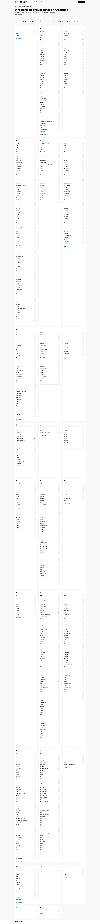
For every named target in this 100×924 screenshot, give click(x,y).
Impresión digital (19, 438)
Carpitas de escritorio (21, 185)
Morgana (42, 567)
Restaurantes (67, 646)
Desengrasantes (43, 162)
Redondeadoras (67, 625)
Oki (17, 604)
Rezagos (66, 660)
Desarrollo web (43, 158)
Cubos (17, 302)
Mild (41, 550)
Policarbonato (43, 694)
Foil (17, 385)
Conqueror (18, 262)
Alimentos (42, 81)
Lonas (17, 525)
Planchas (42, 668)
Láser (17, 533)
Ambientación (43, 98)
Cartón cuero (19, 197)
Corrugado (18, 275)
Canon (17, 172)
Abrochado (42, 41)
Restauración (67, 643)
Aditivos (42, 58)
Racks (65, 597)
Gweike (41, 382)
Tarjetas (42, 766)
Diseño (41, 179)
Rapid (65, 604)
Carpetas (18, 183)
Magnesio (42, 488)
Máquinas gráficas (44, 581)
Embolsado (66, 170)
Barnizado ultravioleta (69, 46)
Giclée (41, 341)
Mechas (42, 523)
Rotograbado (67, 691)
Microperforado (43, 546)
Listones (18, 517)
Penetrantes (42, 641)
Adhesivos (42, 56)
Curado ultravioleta (20, 308)
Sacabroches (19, 758)
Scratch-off (18, 781)
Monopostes (43, 563)
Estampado (66, 224)
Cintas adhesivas (19, 222)
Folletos (18, 387)
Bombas (66, 73)
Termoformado (43, 797)
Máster (41, 584)
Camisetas (18, 168)
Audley (41, 127)
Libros (17, 506)
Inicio (16, 6)
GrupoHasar (43, 376)
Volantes (18, 893)
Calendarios (18, 164)
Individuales (18, 451)
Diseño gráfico (43, 183)
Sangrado (18, 768)
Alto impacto (43, 94)
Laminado (18, 485)
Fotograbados (19, 395)
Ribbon (65, 662)
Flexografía (18, 366)
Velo (17, 876)
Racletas (66, 602)
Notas (65, 492)
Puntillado (42, 735)
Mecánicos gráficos (44, 525)
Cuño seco (18, 316)
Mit (40, 554)
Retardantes (66, 650)
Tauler (41, 772)
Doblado (42, 185)
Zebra (41, 913)
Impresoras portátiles (21, 446)
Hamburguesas (67, 337)
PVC (41, 597)
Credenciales (19, 289)
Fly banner (18, 378)
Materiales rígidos (44, 513)
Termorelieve (43, 799)
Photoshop (42, 656)
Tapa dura (42, 764)
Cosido (17, 283)
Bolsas (65, 69)
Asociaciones (43, 123)
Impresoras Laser (20, 444)
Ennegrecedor (67, 191)
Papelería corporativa (45, 614)
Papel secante (43, 618)
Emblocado (66, 168)
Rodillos (66, 677)
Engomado (66, 187)
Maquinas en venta (54, 1)
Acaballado (42, 46)
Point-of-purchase (44, 687)
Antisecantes (43, 110)
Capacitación (19, 176)
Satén (17, 772)
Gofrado (42, 351)
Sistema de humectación (21, 820)
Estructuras (66, 229)
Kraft (65, 444)
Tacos (41, 753)
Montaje (42, 565)
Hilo (65, 345)
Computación (19, 258)
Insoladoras (18, 459)
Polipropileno (43, 702)
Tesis (41, 803)
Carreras (18, 187)
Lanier (17, 488)
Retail (65, 648)
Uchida (65, 760)
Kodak (65, 436)
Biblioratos (66, 50)
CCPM (17, 143)
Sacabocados (19, 755)
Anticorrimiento (43, 108)
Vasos (17, 874)
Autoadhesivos (43, 129)
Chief (17, 216)
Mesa (41, 536)
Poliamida (42, 691)
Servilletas (18, 801)
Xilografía (66, 874)
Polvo (41, 710)
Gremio (41, 372)
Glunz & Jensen (43, 349)
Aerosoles (42, 60)
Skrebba (18, 824)
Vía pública (18, 899)
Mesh (41, 538)
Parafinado (42, 623)
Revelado (66, 654)
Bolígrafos (66, 71)
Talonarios (42, 758)
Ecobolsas (66, 153)
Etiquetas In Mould (68, 235)
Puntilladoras (43, 737)
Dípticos (42, 202)
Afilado (41, 64)
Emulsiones (66, 176)
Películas (42, 639)
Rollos (65, 681)
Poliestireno (42, 696)
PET (41, 595)
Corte (17, 277)
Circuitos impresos (20, 227)
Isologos (18, 467)
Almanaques (43, 85)
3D (16, 31)
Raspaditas (66, 608)
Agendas (42, 67)
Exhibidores (66, 241)
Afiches (41, 62)
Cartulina (18, 193)
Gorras (41, 359)
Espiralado (66, 214)
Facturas (18, 332)
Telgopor (42, 787)
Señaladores (19, 803)
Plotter (41, 683)
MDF (41, 483)
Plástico (42, 685)
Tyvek (41, 847)
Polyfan (42, 712)
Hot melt (66, 351)
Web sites (42, 870)
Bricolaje (66, 85)
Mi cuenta (81, 1)
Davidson (42, 153)
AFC (41, 35)
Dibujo (41, 172)
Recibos (66, 616)
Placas (41, 666)
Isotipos (18, 469)
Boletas (65, 67)
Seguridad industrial (20, 793)
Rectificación (67, 620)
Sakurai (18, 764)
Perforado (42, 648)
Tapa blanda (43, 762)
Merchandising (43, 533)
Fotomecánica (19, 403)
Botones (66, 81)
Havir (65, 339)
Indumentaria (19, 453)
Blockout (66, 56)
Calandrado (18, 160)
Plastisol (42, 673)
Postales (42, 727)
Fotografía (18, 397)
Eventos (66, 237)
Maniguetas (42, 496)
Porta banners (43, 719)
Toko (41, 820)
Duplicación (42, 193)
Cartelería (18, 191)
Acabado (42, 44)
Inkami (17, 455)
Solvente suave (19, 837)
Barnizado (66, 44)
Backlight (66, 35)
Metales (42, 540)
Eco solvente (67, 156)
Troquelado (42, 841)
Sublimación (19, 851)
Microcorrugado (43, 542)
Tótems (41, 851)
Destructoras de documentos (46, 164)
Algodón (42, 79)
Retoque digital (67, 652)
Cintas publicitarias (20, 224)
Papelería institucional (45, 616)
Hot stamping (67, 353)
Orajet (17, 610)
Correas (18, 270)
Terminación (43, 789)
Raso (65, 606)
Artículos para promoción (46, 121)
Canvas (18, 174)
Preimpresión (43, 729)
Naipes (65, 485)
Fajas (17, 334)
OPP (17, 595)
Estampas (66, 227)
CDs (17, 145)
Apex (41, 112)
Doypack (42, 189)
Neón (65, 490)
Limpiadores (19, 513)
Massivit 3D (42, 510)
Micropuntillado (43, 548)
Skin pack (18, 822)
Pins (41, 660)
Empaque (66, 174)
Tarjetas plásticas (44, 768)
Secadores (18, 785)
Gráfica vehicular (44, 378)
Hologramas (67, 347)
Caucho (18, 206)
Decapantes (42, 156)
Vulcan (17, 897)
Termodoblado (43, 795)
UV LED (66, 758)
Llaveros (18, 521)
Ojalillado (18, 602)
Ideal (17, 430)
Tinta (41, 812)
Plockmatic (42, 679)
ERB (65, 145)
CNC (17, 147)
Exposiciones (67, 243)
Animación (42, 104)
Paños (41, 633)
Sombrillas (18, 839)
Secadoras (18, 783)
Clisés (17, 233)
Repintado (66, 635)
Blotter (65, 60)
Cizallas (18, 229)
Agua (41, 71)
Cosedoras (18, 281)
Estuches (66, 231)
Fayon (17, 343)
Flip (17, 368)
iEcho (17, 472)
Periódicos (42, 652)
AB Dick (42, 31)
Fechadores (18, 345)
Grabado (42, 362)
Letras (17, 502)
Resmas (66, 641)
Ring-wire (66, 671)
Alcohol (42, 77)
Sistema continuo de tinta (21, 818)
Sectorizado (19, 789)
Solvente (18, 835)
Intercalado (18, 463)
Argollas (42, 115)
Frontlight (18, 414)
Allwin (41, 83)
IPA (17, 428)
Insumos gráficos (20, 461)
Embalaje (66, 166)
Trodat (41, 839)
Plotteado (42, 681)
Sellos (17, 795)
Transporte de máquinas (45, 833)
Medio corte (42, 527)
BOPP (65, 31)
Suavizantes (19, 849)
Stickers (18, 845)
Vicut (17, 880)
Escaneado (66, 204)
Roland (65, 679)
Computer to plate (20, 260)
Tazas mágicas (43, 776)
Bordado (66, 75)
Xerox (65, 872)
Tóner (41, 849)
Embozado (66, 172)
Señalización (19, 806)
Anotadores (42, 106)
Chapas (18, 214)
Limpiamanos (19, 515)
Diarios (41, 168)
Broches (66, 89)
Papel (41, 612)
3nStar (17, 35)
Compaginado (19, 254)
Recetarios (66, 614)
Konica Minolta (67, 442)
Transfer (42, 831)
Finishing (18, 357)
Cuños (17, 314)
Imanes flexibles (19, 436)
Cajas (17, 153)
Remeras (66, 629)
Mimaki (41, 552)
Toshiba (42, 826)
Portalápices (43, 723)
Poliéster (42, 706)
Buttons (66, 94)
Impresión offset (19, 442)
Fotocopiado (19, 393)
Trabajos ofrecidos (64, 1)
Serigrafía (18, 799)
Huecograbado (67, 355)
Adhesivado (42, 54)
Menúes (42, 531)
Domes (41, 187)
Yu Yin (17, 911)
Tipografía (42, 816)
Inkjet (17, 457)
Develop (42, 166)
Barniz (65, 41)
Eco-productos (67, 151)
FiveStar (18, 359)
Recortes (66, 618)
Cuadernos (18, 298)
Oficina (17, 600)
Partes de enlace (44, 627)
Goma (41, 355)
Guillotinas (42, 380)
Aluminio (42, 96)
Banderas (66, 37)
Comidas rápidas (19, 250)
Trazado (42, 837)
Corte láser (18, 279)
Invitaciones (18, 465)
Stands (17, 843)
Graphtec (42, 370)
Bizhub (65, 52)
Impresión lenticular (20, 440)
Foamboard (18, 382)
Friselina (18, 412)
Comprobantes (19, 256)
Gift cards (42, 343)
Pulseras (42, 733)
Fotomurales (19, 405)
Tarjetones (42, 770)
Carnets (18, 179)
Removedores (67, 633)
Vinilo (17, 886)
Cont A (17, 264)
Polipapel (42, 700)
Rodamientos (67, 675)
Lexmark (18, 504)
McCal (41, 517)
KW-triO (66, 428)
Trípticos (42, 843)
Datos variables (43, 151)
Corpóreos (18, 268)
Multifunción (43, 573)
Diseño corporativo (44, 181)
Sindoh (17, 816)
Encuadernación (67, 179)
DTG (41, 145)
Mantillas (42, 500)
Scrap (17, 778)
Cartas (17, 189)
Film (17, 349)
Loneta (17, 527)
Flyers (17, 380)
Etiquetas (66, 233)
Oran (17, 612)
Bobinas (66, 62)
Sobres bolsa (19, 829)
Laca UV (18, 483)
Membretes (42, 529)
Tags (41, 755)
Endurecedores (67, 183)
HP (65, 332)
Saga (17, 762)
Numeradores (67, 498)
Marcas (41, 506)
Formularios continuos (21, 391)
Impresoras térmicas (20, 449)
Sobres (17, 826)
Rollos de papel (67, 683)
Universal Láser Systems (69, 764)
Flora (17, 372)
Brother (66, 92)
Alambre (42, 75)
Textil (41, 806)
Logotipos (18, 523)
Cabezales (18, 151)
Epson (65, 202)
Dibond (41, 170)
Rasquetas (66, 610)
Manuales (42, 502)
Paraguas (42, 625)
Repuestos (66, 637)
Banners (66, 39)
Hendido (66, 343)
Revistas (66, 658)
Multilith (42, 577)
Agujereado (42, 73)
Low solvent (19, 529)
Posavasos (42, 725)
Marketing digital (43, 508)
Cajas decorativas (20, 156)
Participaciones (43, 629)
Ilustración (18, 434)
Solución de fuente (20, 833)
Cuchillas (18, 304)
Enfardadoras (67, 185)
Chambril (18, 212)
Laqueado (18, 494)
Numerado (66, 496)
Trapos (41, 835)
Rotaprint (66, 689)
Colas (17, 239)
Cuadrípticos (19, 300)
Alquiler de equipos (44, 92)
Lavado (17, 498)
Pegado (41, 635)
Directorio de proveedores (42, 1)
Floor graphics (19, 370)
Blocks (65, 58)
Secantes (18, 787)
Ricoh (65, 666)
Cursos (17, 310)
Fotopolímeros (19, 408)
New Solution (67, 488)
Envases (66, 199)
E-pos (65, 143)
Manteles (42, 498)
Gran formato (43, 368)
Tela (41, 785)
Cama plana (18, 166)
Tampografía (43, 760)
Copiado (18, 266)
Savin (17, 774)
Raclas (65, 600)
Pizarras (42, 664)
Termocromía (43, 793)
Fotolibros (18, 399)
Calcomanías (19, 162)
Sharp (17, 808)
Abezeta (42, 39)
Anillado (42, 102)
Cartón (17, 195)
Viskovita (18, 890)
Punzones (42, 739)
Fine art (18, 355)
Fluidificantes (19, 374)
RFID (65, 595)
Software (18, 831)
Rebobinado (66, 612)
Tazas (41, 774)
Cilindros (18, 218)
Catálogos (18, 204)
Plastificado (42, 671)
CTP (17, 149)
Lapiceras (18, 492)
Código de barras (20, 321)
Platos (41, 675)
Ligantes (18, 510)
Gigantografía (43, 345)
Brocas (65, 87)
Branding (66, 83)
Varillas (17, 872)
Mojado (41, 556)
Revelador (66, 656)
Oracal (17, 608)
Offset (17, 597)
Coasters (18, 235)
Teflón (41, 781)
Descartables (43, 160)
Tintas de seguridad (44, 814)
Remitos (66, 631)
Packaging (42, 600)
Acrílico (42, 52)
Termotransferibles (44, 801)
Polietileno (42, 698)
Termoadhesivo (43, 791)
